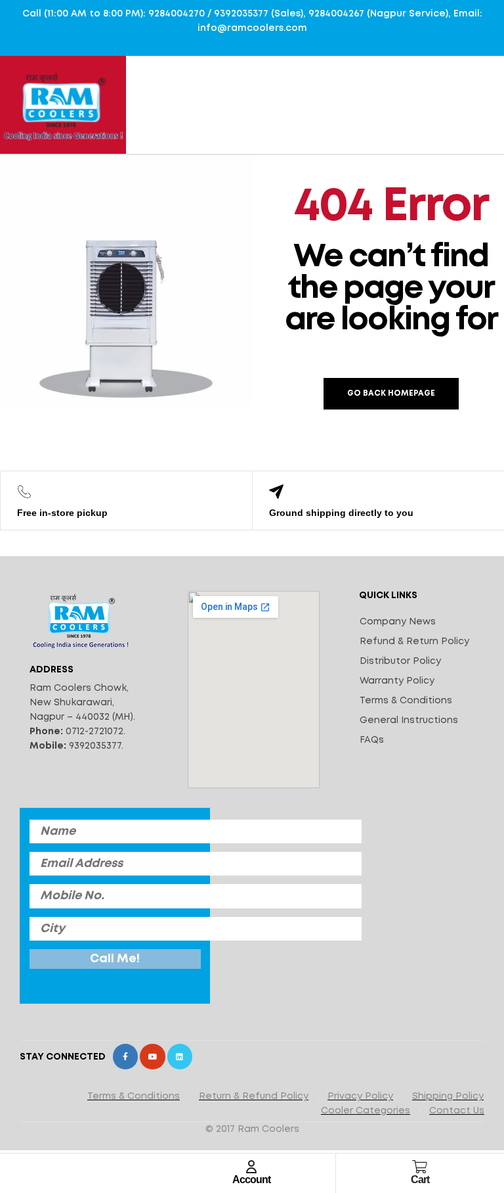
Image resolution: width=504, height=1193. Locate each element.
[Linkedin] (179, 1056)
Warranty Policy (397, 681)
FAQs (372, 740)
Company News (398, 622)
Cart (420, 1179)
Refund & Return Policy (414, 641)
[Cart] (420, 1166)
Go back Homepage (391, 393)
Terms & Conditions (406, 701)
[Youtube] (152, 1056)
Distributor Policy (400, 661)
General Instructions (409, 720)
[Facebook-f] (125, 1056)
